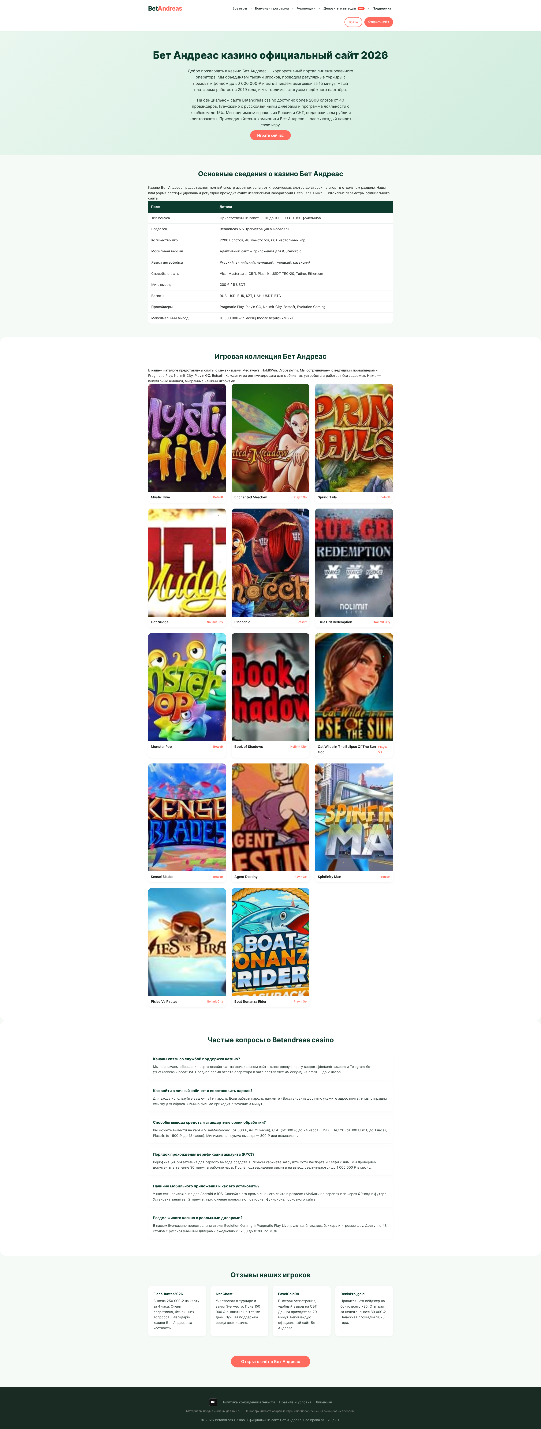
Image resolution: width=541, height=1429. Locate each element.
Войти (353, 22)
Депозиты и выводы (343, 8)
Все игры (239, 8)
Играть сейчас (270, 135)
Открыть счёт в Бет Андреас (270, 1361)
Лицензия (324, 1402)
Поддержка (382, 8)
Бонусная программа (272, 8)
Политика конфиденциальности (248, 1402)
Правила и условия (295, 1402)
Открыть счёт (378, 21)
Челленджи (306, 8)
